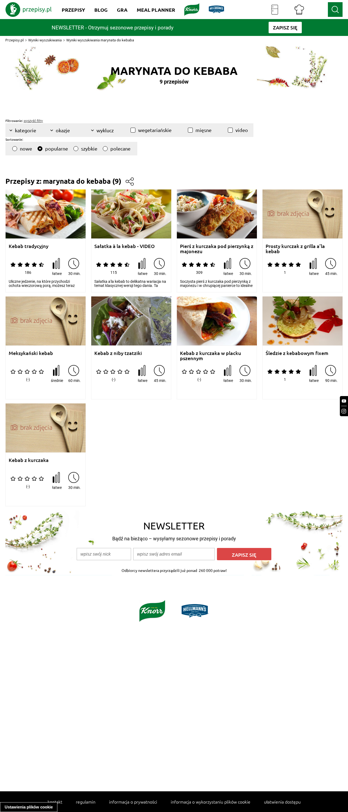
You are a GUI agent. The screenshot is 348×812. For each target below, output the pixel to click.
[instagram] (344, 411)
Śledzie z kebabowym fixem (297, 353)
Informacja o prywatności (133, 801)
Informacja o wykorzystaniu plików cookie (210, 801)
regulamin (85, 801)
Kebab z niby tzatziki (118, 353)
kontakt (55, 801)
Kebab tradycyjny (28, 246)
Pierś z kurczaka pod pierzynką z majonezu (216, 248)
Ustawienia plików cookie (29, 807)
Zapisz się (244, 554)
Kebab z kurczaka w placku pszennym (210, 355)
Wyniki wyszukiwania (45, 40)
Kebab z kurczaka (29, 460)
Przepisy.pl (14, 40)
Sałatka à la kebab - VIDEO (124, 246)
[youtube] (344, 401)
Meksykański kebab (31, 353)
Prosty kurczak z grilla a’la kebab (295, 248)
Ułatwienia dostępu (282, 801)
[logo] (28, 9)
